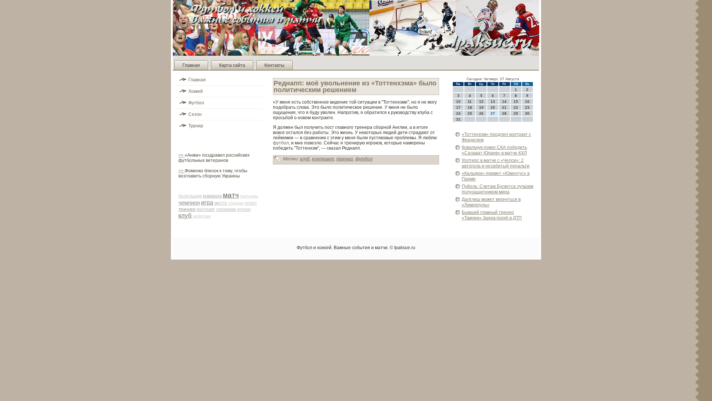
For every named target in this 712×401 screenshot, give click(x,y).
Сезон (195, 114)
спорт (251, 203)
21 (504, 107)
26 (481, 113)
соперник (226, 209)
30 (527, 113)
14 (504, 102)
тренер (186, 209)
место (220, 203)
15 (516, 102)
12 (481, 102)
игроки (244, 209)
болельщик (190, 196)
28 (504, 113)
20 (493, 107)
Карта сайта (232, 65)
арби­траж (202, 216)
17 (458, 107)
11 (470, 102)
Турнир (195, 125)
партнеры (249, 196)
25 (470, 113)
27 (493, 113)
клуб (185, 215)
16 (527, 102)
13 (493, 102)
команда (212, 196)
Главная (191, 65)
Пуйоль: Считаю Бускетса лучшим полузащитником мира (497, 189)
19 (481, 107)
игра (207, 202)
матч (231, 195)
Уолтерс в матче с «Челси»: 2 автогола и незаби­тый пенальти (496, 163)
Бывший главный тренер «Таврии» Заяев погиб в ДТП (492, 215)
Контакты (274, 65)
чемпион (189, 202)
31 (458, 119)
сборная (236, 203)
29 (516, 113)
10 (458, 102)
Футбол (196, 102)
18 (470, 107)
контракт (206, 209)
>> (181, 155)
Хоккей (195, 91)
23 (527, 107)
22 (516, 107)
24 (458, 113)
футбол (281, 143)
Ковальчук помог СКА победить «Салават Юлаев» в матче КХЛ (494, 150)
